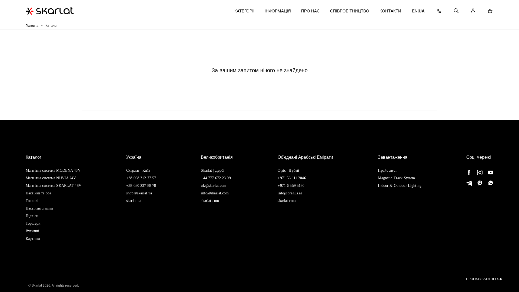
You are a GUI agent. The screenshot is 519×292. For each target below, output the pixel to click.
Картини (33, 239)
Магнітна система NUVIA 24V (51, 178)
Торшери (33, 223)
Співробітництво (349, 11)
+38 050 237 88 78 (141, 186)
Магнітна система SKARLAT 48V (53, 186)
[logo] (50, 11)
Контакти (390, 11)
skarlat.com (210, 201)
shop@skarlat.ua (139, 193)
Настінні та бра (38, 193)
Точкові (32, 201)
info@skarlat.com (215, 193)
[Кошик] (490, 11)
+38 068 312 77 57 (141, 178)
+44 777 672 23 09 (216, 178)
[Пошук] (456, 11)
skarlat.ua (133, 201)
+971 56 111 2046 (292, 178)
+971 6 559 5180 (291, 186)
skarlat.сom (287, 201)
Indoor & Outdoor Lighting (399, 186)
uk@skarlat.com (213, 186)
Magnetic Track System (396, 178)
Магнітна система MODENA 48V (53, 170)
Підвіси (32, 216)
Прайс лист (387, 170)
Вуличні (32, 231)
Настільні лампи (39, 208)
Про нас (310, 11)
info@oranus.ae (290, 193)
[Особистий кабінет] (473, 11)
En (415, 11)
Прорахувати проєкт (485, 279)
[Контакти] (438, 11)
